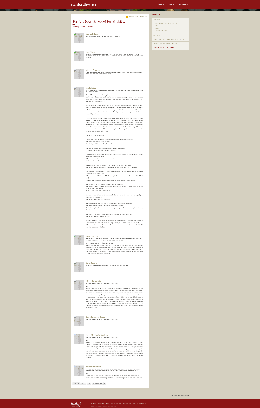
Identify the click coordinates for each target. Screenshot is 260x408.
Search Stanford (116, 403)
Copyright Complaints (139, 403)
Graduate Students (161, 31)
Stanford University (79, 404)
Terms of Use (127, 403)
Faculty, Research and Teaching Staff (166, 23)
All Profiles (156, 19)
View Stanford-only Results (137, 17)
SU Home (93, 403)
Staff (156, 26)
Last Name (156, 35)
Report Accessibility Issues (180, 395)
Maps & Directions (103, 403)
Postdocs (158, 28)
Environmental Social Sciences (164, 47)
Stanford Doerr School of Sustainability (165, 43)
